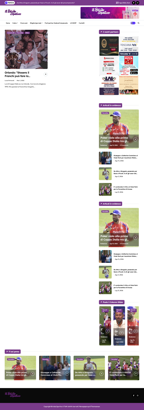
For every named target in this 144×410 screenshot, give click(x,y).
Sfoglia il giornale (35, 23)
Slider (27, 33)
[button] (137, 326)
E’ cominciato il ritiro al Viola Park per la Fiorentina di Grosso (120, 375)
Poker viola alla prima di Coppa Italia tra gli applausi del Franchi (114, 141)
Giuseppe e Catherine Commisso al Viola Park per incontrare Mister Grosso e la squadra (126, 158)
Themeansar (95, 406)
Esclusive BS (11, 33)
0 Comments (124, 145)
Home (8, 23)
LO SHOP (73, 23)
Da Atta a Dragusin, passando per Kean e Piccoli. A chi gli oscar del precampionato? (125, 173)
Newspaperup (84, 406)
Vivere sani (23, 23)
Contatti (81, 23)
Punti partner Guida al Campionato (56, 23)
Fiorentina (20, 33)
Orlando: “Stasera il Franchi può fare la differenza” (17, 76)
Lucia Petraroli (9, 80)
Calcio (14, 23)
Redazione (103, 145)
